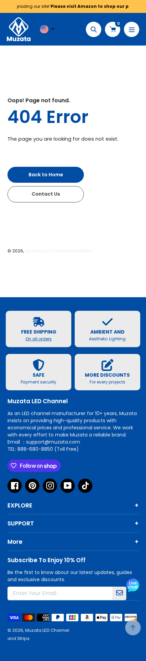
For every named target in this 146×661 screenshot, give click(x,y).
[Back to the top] (133, 628)
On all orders (38, 339)
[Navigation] (131, 29)
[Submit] (119, 593)
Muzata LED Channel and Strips (58, 251)
